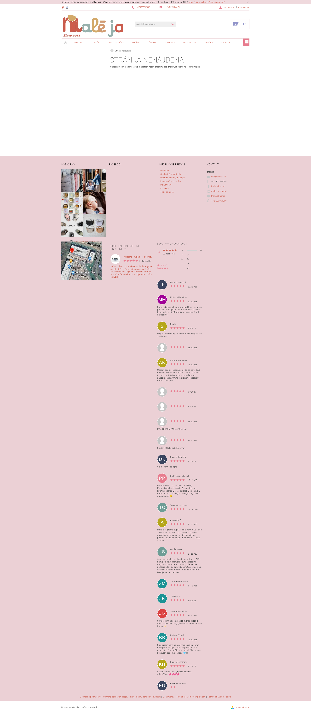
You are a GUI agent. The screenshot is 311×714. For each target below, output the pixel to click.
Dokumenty (165, 185)
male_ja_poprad (218, 191)
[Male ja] (93, 26)
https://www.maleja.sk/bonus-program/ (207, 2)
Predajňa (164, 170)
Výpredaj (79, 42)
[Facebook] (63, 7)
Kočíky (135, 42)
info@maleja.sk (218, 176)
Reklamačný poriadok (170, 181)
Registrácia (244, 7)
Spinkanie (170, 42)
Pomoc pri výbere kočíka (219, 697)
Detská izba (190, 42)
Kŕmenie (152, 42)
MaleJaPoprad (218, 186)
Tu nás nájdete (167, 192)
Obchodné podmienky (170, 174)
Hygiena (225, 42)
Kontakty (164, 188)
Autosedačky (116, 42)
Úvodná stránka (66, 43)
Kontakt (157, 697)
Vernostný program (196, 697)
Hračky (209, 42)
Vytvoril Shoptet (241, 707)
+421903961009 (219, 201)
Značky (96, 42)
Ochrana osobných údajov (172, 177)
